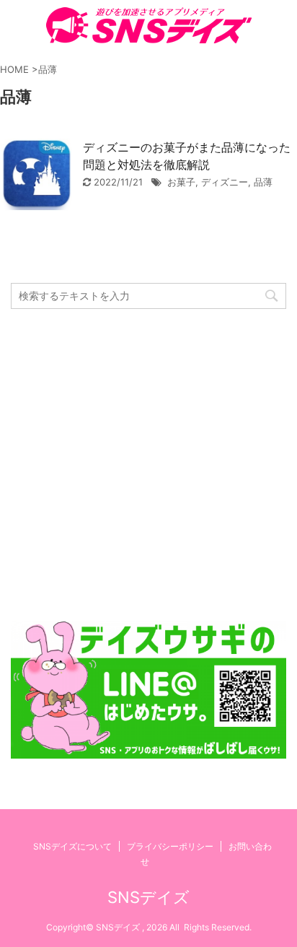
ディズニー (224, 182)
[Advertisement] (148, 465)
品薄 (263, 182)
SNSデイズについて (72, 846)
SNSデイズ (148, 897)
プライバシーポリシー (170, 846)
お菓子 (181, 182)
